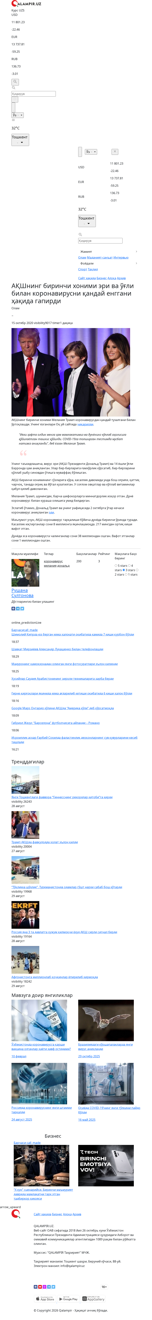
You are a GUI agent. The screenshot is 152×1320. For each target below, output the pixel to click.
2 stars (119, 574)
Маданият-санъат (100, 257)
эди (51, 512)
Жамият (86, 251)
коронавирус (53, 561)
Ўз (15, 115)
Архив (121, 278)
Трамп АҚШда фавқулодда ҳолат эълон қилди (44, 842)
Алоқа (112, 278)
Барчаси (24, 630)
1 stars (133, 574)
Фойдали (87, 263)
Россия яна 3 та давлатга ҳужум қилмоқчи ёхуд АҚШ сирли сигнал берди (64, 932)
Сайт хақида (87, 278)
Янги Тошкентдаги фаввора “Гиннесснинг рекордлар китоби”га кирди (62, 797)
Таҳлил (93, 269)
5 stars (122, 566)
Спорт (82, 269)
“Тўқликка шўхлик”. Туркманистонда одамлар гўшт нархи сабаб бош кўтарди (66, 887)
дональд (63, 566)
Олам (82, 257)
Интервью (120, 257)
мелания (50, 566)
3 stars (130, 570)
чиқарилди (85, 424)
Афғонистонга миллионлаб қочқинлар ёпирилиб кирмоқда (54, 977)
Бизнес (102, 278)
